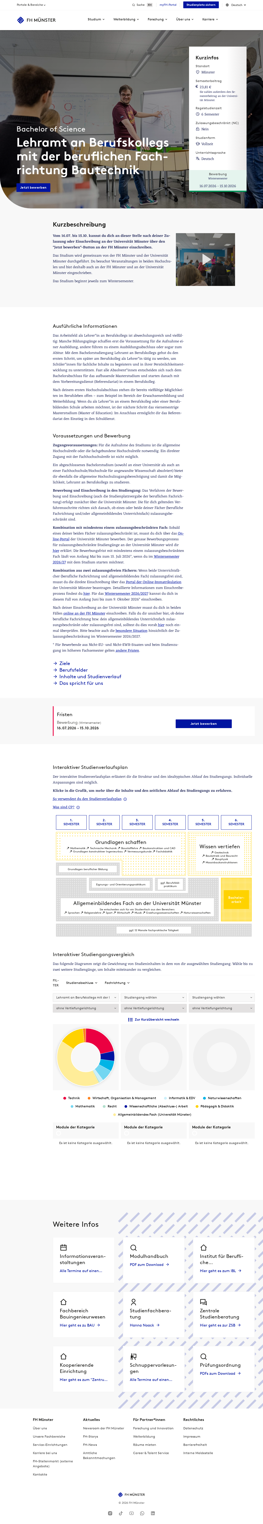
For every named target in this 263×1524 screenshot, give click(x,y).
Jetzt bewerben (33, 187)
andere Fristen (127, 650)
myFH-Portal (168, 5)
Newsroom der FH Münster (103, 1428)
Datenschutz (193, 1428)
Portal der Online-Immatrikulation (153, 582)
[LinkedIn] (153, 1513)
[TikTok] (121, 1513)
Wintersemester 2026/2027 (126, 593)
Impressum (191, 1436)
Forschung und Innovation (153, 1428)
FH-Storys (90, 1436)
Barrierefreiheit (195, 1445)
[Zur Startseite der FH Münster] (36, 20)
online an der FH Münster (84, 613)
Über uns (40, 1428)
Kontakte (40, 1474)
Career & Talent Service (151, 1453)
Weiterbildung (144, 1436)
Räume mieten (144, 1445)
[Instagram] (110, 1513)
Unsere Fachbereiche (49, 1436)
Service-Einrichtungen (50, 1445)
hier (56, 551)
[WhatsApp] (142, 1513)
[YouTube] (131, 1513)
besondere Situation (132, 630)
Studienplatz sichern (201, 5)
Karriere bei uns (45, 1453)
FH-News (90, 1445)
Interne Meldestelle (198, 1453)
